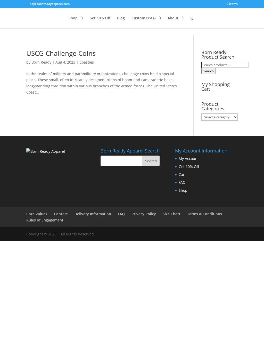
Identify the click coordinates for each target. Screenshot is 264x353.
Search (208, 71)
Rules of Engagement (44, 220)
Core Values (36, 213)
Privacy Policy (143, 213)
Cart (182, 174)
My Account (189, 158)
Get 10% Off (99, 18)
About (173, 18)
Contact (61, 213)
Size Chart (171, 213)
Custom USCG (143, 18)
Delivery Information (93, 213)
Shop (73, 18)
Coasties (86, 62)
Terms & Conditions (204, 213)
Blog (121, 18)
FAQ (182, 182)
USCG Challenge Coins (61, 53)
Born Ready (41, 62)
